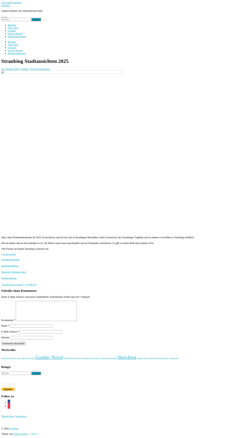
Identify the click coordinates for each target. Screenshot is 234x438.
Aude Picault (6, 358)
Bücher (14, 358)
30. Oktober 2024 (10, 69)
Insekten (78, 358)
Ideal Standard (69, 358)
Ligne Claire (94, 358)
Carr (18, 358)
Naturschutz (104, 358)
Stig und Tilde (149, 358)
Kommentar (8, 320)
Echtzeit (12, 30)
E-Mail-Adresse (10, 331)
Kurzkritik (85, 358)
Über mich (13, 28)
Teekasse (7, 383)
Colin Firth (25, 358)
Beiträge (12, 25)
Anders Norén (20, 434)
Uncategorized (8, 254)
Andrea (24, 69)
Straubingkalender (17, 36)
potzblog (5, 5)
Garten (32, 358)
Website (5, 337)
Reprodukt (113, 358)
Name (5, 325)
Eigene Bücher (15, 33)
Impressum (20, 416)
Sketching (126, 357)
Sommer (140, 358)
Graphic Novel (49, 357)
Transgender (173, 358)
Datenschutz (7, 416)
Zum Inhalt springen (11, 2)
